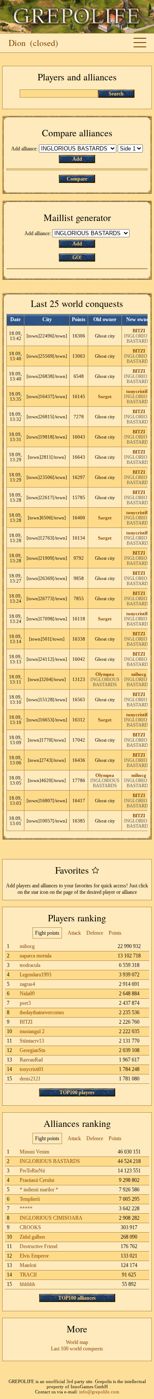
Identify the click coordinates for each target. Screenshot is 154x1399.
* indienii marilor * (39, 1190)
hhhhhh (27, 1284)
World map (77, 1342)
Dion (17, 43)
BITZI (139, 330)
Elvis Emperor (34, 1256)
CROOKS (30, 1227)
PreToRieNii (32, 1171)
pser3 (25, 1003)
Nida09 (27, 994)
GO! (77, 258)
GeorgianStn (32, 1050)
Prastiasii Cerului (37, 1180)
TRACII (28, 1275)
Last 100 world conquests (77, 1349)
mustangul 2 (32, 1031)
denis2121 (30, 1079)
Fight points (47, 933)
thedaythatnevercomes (42, 1012)
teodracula (30, 965)
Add (77, 159)
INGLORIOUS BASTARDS (138, 338)
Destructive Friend (38, 1246)
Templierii (30, 1199)
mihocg (138, 674)
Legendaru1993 (35, 975)
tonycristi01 (138, 391)
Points (115, 933)
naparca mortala (35, 956)
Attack (74, 933)
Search (116, 94)
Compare (77, 179)
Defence (94, 933)
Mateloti (28, 1265)
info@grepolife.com (99, 1391)
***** (26, 1209)
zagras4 (27, 984)
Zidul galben (32, 1237)
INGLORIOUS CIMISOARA (51, 1218)
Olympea (104, 674)
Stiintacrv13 (32, 1041)
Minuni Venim (34, 1152)
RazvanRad (31, 1060)
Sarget (105, 396)
